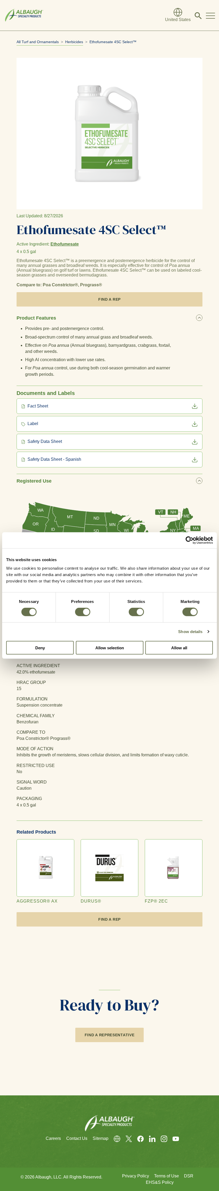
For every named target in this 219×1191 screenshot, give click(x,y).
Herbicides (74, 42)
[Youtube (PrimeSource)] (173, 1139)
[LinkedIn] (149, 1139)
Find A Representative (110, 1035)
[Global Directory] (114, 1139)
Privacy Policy (135, 1176)
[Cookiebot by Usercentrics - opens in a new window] (189, 540)
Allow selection (109, 647)
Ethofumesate (64, 244)
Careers (53, 1138)
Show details (190, 631)
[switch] (82, 612)
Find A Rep (109, 299)
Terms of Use (166, 1176)
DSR (188, 1176)
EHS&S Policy (160, 1182)
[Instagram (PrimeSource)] (161, 1139)
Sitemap (100, 1138)
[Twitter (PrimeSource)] (126, 1139)
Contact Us (76, 1138)
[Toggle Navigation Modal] (210, 15)
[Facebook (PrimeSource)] (138, 1139)
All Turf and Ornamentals (38, 42)
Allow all (179, 647)
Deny (40, 647)
